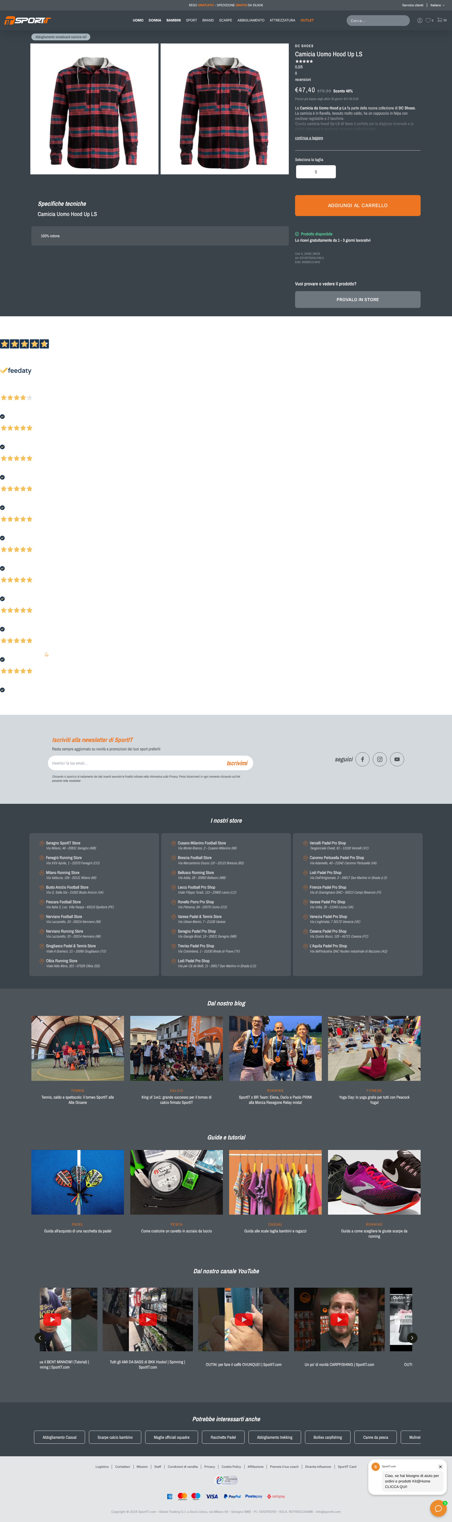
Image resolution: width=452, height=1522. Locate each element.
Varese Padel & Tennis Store (201, 919)
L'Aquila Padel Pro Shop (348, 948)
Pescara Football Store (80, 904)
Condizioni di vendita (183, 1467)
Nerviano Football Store (73, 919)
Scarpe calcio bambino (115, 1437)
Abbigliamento (251, 20)
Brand (208, 20)
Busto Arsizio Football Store (74, 890)
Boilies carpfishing (328, 1437)
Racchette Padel (223, 1437)
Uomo (138, 20)
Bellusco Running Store (202, 875)
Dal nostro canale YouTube (226, 1271)
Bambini (173, 20)
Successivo (27, 391)
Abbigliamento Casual (59, 1437)
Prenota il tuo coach (284, 1467)
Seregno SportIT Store (71, 845)
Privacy (209, 1467)
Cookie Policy (231, 1467)
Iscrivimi (237, 763)
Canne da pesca (375, 1437)
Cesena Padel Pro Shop (339, 934)
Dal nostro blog (226, 1003)
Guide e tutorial (226, 1137)
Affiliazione (256, 1467)
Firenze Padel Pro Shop (345, 890)
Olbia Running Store (73, 963)
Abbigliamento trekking (274, 1437)
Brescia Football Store (211, 860)
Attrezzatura (282, 20)
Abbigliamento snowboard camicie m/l (60, 37)
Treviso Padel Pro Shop (209, 948)
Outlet (307, 20)
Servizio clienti (412, 5)
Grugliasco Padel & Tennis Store (76, 948)
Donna (155, 20)
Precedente (8, 391)
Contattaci (122, 1467)
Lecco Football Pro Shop (207, 890)
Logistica (102, 1467)
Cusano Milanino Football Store (207, 845)
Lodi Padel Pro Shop (217, 963)
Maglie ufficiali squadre (171, 1437)
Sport (191, 20)
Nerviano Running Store (73, 934)
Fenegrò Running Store (72, 860)
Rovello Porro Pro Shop (202, 904)
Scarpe (225, 20)
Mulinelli (415, 1437)
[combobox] (379, 20)
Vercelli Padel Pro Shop (339, 845)
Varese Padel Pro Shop (331, 904)
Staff (157, 1467)
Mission (142, 1467)
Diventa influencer (318, 1467)
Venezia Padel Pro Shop (335, 919)
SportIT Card (347, 1467)
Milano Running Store (71, 875)
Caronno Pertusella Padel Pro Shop (343, 860)
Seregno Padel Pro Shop (207, 934)
